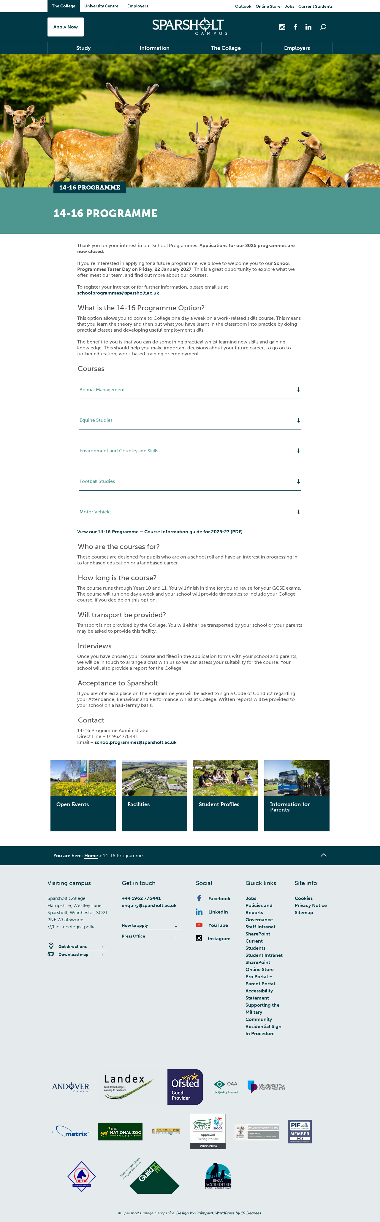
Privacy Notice (311, 905)
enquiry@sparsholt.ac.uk (149, 905)
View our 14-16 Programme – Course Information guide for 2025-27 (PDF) (160, 531)
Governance (259, 919)
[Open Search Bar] (323, 27)
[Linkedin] (305, 26)
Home (91, 855)
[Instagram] (282, 26)
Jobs (289, 6)
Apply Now (65, 27)
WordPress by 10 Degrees (238, 1213)
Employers (137, 6)
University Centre (101, 6)
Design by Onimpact (194, 1213)
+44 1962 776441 (141, 898)
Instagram (219, 938)
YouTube (218, 925)
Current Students (315, 6)
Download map (73, 954)
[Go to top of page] (324, 855)
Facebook (219, 898)
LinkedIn (218, 912)
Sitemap (304, 912)
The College (63, 6)
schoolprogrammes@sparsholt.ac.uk (118, 293)
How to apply (135, 925)
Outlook (243, 6)
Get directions (72, 946)
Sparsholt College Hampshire (190, 26)
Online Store (268, 6)
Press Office (133, 936)
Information (155, 48)
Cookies (304, 898)
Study (83, 48)
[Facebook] (292, 26)
